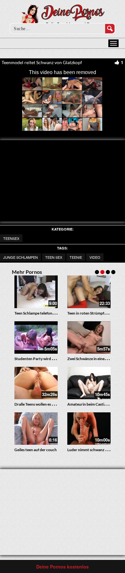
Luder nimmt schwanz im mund (93, 449)
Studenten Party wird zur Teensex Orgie (48, 358)
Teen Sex (53, 257)
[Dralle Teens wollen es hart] (36, 383)
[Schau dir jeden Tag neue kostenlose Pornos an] (62, 16)
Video (94, 257)
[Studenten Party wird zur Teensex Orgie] (36, 337)
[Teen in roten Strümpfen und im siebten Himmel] (89, 291)
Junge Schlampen (20, 257)
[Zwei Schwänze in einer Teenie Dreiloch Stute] (89, 337)
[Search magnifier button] (110, 28)
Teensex (11, 238)
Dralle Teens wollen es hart (36, 404)
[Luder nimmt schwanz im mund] (89, 428)
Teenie (76, 257)
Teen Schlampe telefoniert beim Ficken (46, 313)
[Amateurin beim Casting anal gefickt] (89, 383)
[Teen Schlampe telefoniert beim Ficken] (36, 291)
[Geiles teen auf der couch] (36, 428)
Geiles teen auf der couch (35, 449)
